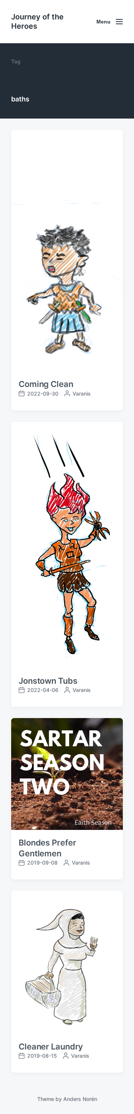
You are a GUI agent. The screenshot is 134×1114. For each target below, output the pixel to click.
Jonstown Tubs (48, 681)
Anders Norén (80, 1099)
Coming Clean (46, 384)
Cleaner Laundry (51, 1046)
